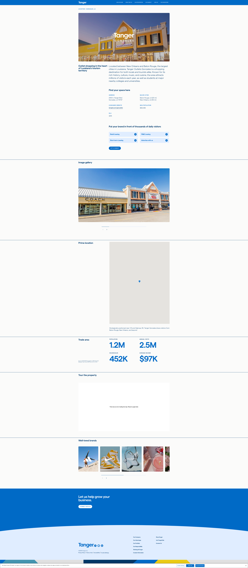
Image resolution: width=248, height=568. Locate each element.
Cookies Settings (180, 565)
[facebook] (95, 546)
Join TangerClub (160, 540)
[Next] (107, 229)
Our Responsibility (137, 546)
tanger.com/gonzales (116, 107)
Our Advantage (137, 540)
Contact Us (159, 543)
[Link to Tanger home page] (82, 2)
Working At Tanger (138, 549)
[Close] (246, 565)
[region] (124, 565)
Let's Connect (114, 148)
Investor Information (138, 552)
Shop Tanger (159, 537)
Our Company (136, 537)
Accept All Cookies (200, 565)
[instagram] (98, 546)
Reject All (190, 565)
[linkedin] (102, 546)
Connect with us (85, 506)
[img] (82, 2)
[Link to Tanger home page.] (86, 546)
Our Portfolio (136, 543)
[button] (139, 281)
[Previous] (103, 229)
